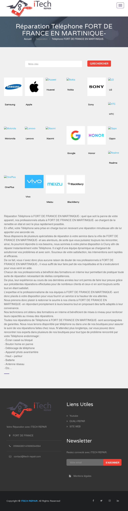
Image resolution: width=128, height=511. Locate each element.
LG (110, 89)
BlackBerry (73, 202)
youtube (74, 415)
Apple (29, 104)
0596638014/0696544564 (27, 446)
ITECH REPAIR (29, 501)
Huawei (50, 89)
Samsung (10, 104)
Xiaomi (50, 138)
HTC (111, 114)
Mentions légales (82, 476)
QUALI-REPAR (77, 421)
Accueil (28, 38)
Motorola (10, 138)
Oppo (112, 138)
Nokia (70, 89)
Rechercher (100, 63)
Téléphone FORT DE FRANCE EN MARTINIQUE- (78, 38)
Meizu (49, 202)
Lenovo (30, 138)
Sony (91, 104)
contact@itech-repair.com (27, 456)
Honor (91, 153)
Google (71, 153)
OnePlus (9, 187)
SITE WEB (75, 426)
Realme (113, 162)
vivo (28, 196)
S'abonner (112, 462)
